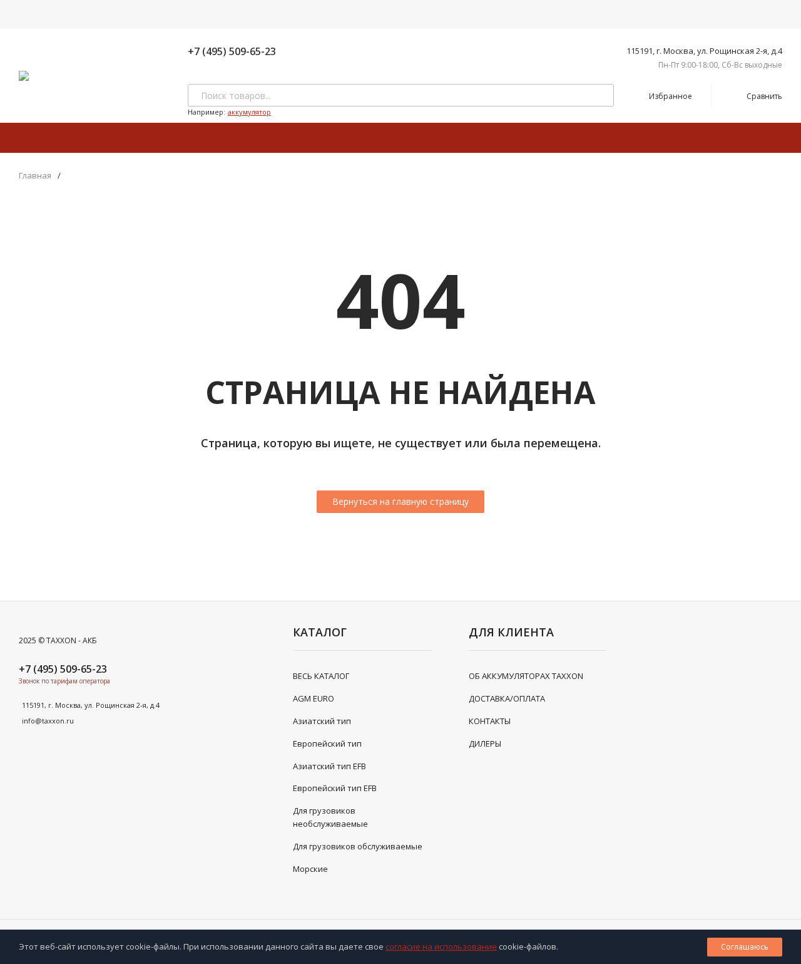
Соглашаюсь (744, 946)
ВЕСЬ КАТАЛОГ (321, 676)
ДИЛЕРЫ (485, 743)
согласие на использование (441, 946)
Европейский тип (327, 743)
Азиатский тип (322, 721)
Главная (35, 176)
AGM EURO (313, 698)
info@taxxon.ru (48, 720)
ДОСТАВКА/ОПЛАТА (507, 698)
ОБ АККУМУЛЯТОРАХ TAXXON (526, 676)
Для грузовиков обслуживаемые (357, 846)
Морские (310, 868)
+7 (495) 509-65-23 (232, 51)
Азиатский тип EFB (329, 766)
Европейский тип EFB (335, 788)
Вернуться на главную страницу (400, 501)
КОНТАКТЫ (490, 721)
